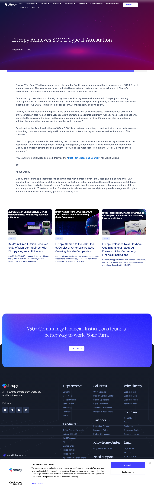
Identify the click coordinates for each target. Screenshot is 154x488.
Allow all (127, 465)
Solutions (44, 3)
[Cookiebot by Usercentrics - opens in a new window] (15, 483)
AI (19, 3)
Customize (126, 472)
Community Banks (96, 3)
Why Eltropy (69, 3)
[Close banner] (150, 463)
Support (34, 7)
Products (56, 3)
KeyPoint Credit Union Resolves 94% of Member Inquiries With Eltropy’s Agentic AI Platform (28, 247)
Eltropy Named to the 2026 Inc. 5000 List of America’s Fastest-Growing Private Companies (75, 247)
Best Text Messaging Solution (83, 158)
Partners (82, 3)
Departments (30, 3)
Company (22, 7)
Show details (37, 483)
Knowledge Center (112, 3)
